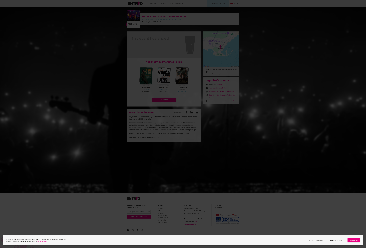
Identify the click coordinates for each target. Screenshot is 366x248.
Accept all (354, 240)
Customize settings (335, 240)
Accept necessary (316, 240)
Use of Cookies (42, 241)
